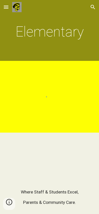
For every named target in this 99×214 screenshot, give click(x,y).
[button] (6, 7)
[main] (49, 31)
